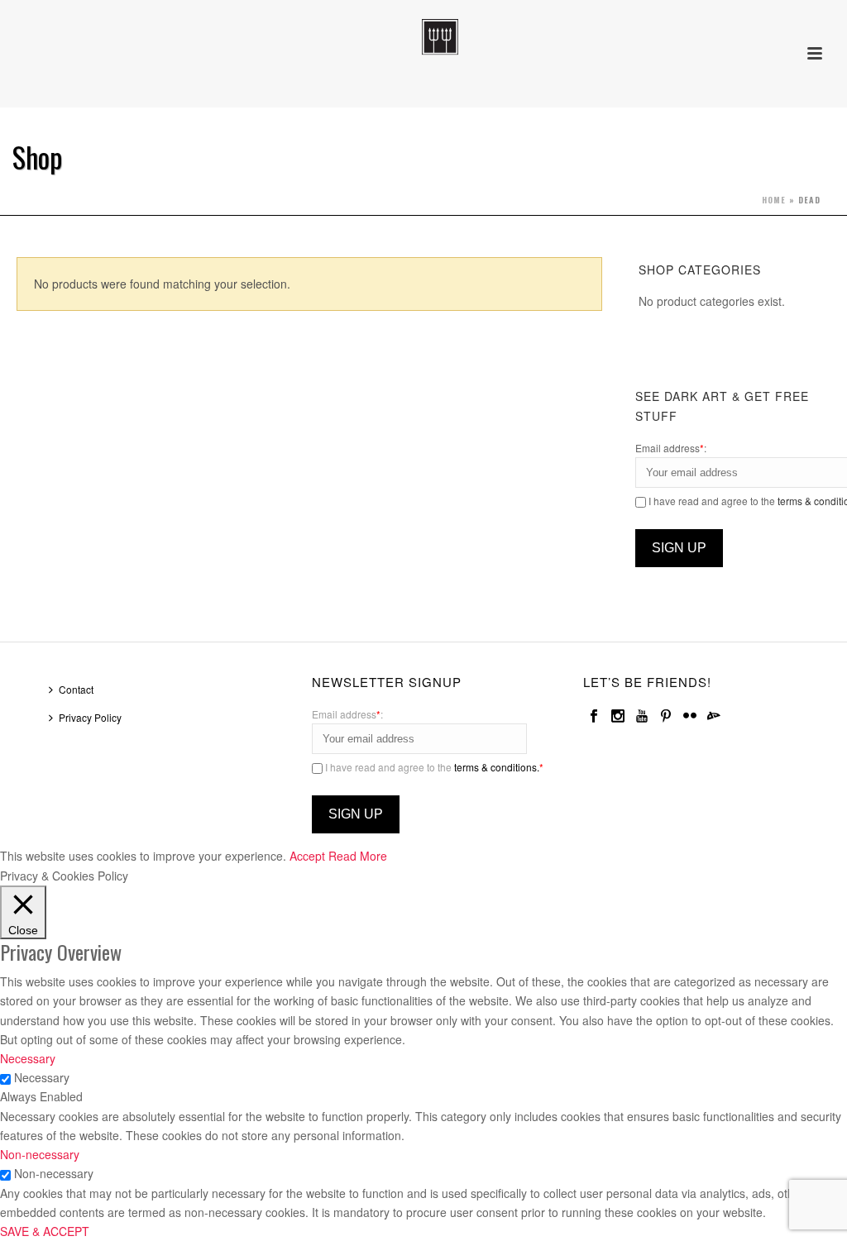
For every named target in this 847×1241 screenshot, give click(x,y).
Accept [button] (307, 855)
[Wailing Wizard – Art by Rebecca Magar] (423, 37)
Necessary (41, 1077)
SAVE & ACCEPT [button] (44, 1231)
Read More (357, 855)
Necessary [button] (27, 1058)
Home (774, 199)
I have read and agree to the (433, 767)
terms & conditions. (496, 767)
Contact (76, 689)
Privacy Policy (90, 717)
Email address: (670, 448)
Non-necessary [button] (39, 1154)
